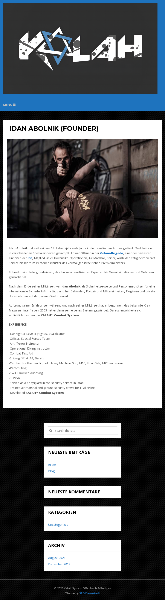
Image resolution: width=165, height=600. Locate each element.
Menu (7, 105)
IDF (30, 258)
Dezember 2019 (59, 564)
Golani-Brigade (111, 253)
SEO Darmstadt (89, 593)
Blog (51, 471)
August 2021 (57, 558)
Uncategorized (58, 525)
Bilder (52, 465)
